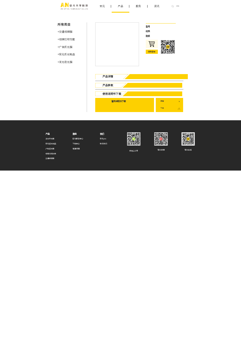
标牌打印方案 (51, 154)
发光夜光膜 (50, 139)
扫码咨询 (151, 52)
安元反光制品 (51, 144)
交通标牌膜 (50, 158)
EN (178, 6)
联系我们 (103, 144)
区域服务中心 (78, 139)
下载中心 (76, 144)
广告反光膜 (50, 149)
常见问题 (76, 149)
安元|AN (103, 139)
